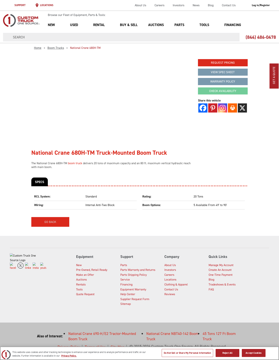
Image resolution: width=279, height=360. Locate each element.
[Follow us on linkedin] (28, 266)
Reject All (227, 352)
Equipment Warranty (133, 289)
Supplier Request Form (134, 299)
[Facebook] (202, 108)
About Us (140, 5)
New (51, 25)
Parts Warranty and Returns (137, 270)
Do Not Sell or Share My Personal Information (187, 352)
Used (74, 25)
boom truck (75, 163)
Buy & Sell (129, 25)
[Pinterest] (212, 108)
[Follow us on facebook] (13, 266)
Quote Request (85, 294)
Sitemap (125, 304)
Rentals (81, 284)
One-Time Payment (220, 275)
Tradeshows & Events (222, 284)
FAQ (211, 289)
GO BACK (50, 222)
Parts (179, 25)
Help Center (127, 294)
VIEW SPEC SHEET (223, 72)
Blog (211, 5)
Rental (99, 25)
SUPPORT (20, 5)
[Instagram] (222, 108)
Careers (159, 5)
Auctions (156, 25)
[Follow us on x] (20, 266)
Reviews (169, 294)
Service (125, 279)
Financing (232, 25)
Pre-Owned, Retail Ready (91, 270)
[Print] (232, 108)
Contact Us (229, 5)
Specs (39, 182)
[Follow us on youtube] (43, 266)
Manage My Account (221, 265)
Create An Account (220, 270)
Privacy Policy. (69, 356)
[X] (242, 108)
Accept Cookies (254, 352)
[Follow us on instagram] (36, 266)
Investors (178, 5)
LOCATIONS (46, 5)
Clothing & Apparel (176, 284)
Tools (204, 25)
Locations (170, 279)
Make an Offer (85, 275)
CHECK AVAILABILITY (222, 91)
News (196, 5)
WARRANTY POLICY (222, 81)
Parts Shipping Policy (133, 275)
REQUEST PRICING (223, 63)
